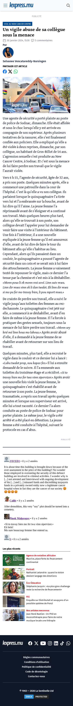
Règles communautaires (36, 657)
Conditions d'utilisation (36, 662)
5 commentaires (43, 40)
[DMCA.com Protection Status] (36, 696)
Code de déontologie (36, 671)
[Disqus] (36, 497)
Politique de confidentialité (36, 666)
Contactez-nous (36, 676)
